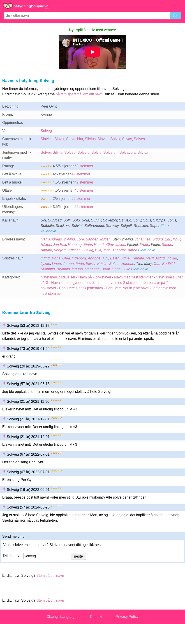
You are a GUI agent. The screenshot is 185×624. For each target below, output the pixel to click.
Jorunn (68, 264)
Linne (116, 269)
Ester (114, 258)
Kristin (102, 264)
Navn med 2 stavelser (58, 277)
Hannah (127, 264)
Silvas (127, 139)
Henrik (99, 245)
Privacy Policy (127, 617)
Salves (139, 139)
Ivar (43, 239)
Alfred (132, 250)
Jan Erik (59, 245)
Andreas (55, 239)
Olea (66, 258)
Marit (150, 258)
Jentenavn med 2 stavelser (119, 283)
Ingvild (171, 258)
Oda (157, 264)
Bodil (106, 269)
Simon (167, 245)
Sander (91, 239)
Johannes (142, 239)
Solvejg (83, 152)
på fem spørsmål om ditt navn (79, 94)
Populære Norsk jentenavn (127, 288)
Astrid (160, 258)
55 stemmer (83, 207)
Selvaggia (127, 152)
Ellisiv (90, 264)
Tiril (105, 258)
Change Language (61, 617)
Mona (55, 258)
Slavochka (74, 139)
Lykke (45, 264)
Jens (107, 250)
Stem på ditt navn (50, 575)
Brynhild (63, 269)
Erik (168, 239)
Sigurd (157, 239)
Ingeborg (79, 258)
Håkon (46, 245)
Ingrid (45, 258)
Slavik (59, 139)
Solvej (46, 152)
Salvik (115, 139)
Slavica (47, 139)
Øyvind (69, 239)
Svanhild (48, 269)
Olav (110, 245)
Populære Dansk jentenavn (81, 288)
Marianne (92, 269)
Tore (80, 239)
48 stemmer (83, 190)
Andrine (94, 258)
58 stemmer (83, 166)
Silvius (90, 139)
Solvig (96, 152)
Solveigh (110, 152)
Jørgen (105, 239)
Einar (87, 245)
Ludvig (87, 250)
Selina (114, 264)
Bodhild (168, 264)
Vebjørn (60, 250)
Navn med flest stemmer (133, 277)
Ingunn (77, 269)
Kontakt (96, 617)
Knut (176, 239)
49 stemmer (81, 174)
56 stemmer (81, 198)
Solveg (46, 131)
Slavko (103, 139)
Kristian (74, 250)
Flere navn (146, 250)
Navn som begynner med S (73, 283)
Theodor (119, 250)
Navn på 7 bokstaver (94, 277)
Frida (80, 264)
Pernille (138, 258)
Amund (46, 250)
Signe (125, 258)
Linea (56, 264)
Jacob (120, 245)
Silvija (57, 152)
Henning (75, 245)
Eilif (98, 250)
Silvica (142, 152)
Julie (126, 269)
